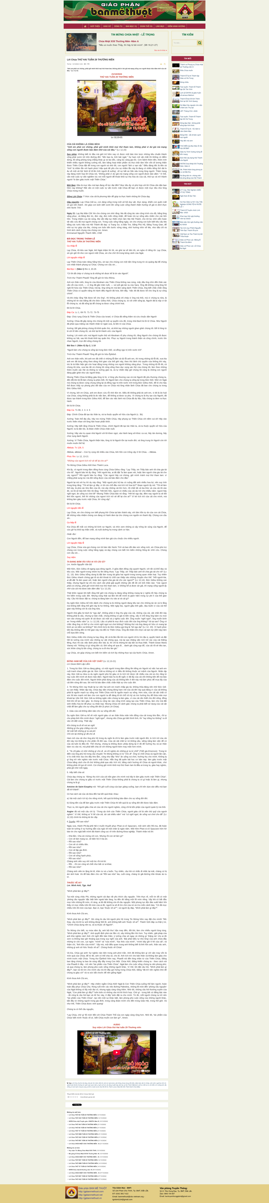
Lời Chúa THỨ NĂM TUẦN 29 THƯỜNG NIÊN (83, 1163)
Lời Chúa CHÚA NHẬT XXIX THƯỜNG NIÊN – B (84, 1173)
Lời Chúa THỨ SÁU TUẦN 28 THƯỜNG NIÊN (83, 1179)
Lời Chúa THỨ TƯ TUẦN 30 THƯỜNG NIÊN (83, 1131)
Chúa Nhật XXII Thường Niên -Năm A (119, 41)
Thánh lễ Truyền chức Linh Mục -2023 (190, 211)
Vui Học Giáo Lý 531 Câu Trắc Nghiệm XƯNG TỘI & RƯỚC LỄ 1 (191, 204)
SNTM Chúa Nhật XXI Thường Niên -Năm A (191, 165)
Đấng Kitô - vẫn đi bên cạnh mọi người (190, 136)
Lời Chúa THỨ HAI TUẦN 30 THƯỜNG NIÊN (83, 1124)
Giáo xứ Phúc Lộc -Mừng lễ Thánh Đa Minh (190, 241)
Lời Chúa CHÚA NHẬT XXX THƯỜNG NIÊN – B (84, 1157)
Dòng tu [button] (118, 26)
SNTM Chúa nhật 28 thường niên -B (80, 1170)
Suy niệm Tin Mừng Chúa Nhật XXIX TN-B (82, 1150)
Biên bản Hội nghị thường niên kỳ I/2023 (191, 223)
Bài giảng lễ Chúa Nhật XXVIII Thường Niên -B (84, 1154)
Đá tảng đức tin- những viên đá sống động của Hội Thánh (191, 176)
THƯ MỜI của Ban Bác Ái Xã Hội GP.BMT (191, 147)
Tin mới (187, 58)
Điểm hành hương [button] (176, 26)
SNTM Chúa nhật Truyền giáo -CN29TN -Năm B (84, 1121)
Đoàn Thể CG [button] (146, 26)
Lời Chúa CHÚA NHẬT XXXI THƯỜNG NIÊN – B (84, 1144)
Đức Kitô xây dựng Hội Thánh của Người (191, 159)
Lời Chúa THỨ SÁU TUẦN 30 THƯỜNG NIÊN (83, 1137)
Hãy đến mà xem (186, 141)
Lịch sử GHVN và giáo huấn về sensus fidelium (190, 94)
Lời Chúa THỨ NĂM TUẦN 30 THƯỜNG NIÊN (83, 1134)
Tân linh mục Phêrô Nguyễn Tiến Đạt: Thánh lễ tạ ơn (190, 229)
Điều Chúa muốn (186, 70)
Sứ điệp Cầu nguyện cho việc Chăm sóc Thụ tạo (191, 106)
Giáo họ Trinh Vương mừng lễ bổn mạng (191, 153)
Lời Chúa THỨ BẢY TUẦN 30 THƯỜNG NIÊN (83, 1140)
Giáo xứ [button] (107, 26)
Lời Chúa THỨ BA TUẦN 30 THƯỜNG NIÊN (83, 1128)
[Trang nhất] (85, 26)
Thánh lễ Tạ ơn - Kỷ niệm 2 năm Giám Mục (190, 130)
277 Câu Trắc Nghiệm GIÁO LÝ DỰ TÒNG (190, 191)
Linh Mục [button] (160, 26)
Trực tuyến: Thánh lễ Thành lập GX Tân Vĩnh (190, 88)
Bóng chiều (184, 82)
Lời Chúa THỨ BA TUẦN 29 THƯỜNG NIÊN (83, 1115)
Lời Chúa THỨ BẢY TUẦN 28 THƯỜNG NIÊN (83, 1176)
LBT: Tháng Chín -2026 (188, 111)
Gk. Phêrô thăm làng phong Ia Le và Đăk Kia (191, 170)
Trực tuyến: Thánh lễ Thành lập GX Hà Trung (190, 117)
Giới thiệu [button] (95, 26)
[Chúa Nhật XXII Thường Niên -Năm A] (82, 42)
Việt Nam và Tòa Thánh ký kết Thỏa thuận (191, 235)
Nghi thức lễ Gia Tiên (188, 196)
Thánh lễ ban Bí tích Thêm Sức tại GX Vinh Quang (190, 100)
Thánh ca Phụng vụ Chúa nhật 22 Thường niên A (191, 65)
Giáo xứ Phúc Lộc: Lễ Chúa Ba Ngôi (190, 247)
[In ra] (161, 64)
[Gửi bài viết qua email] (157, 64)
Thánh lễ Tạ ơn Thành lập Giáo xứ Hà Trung (189, 77)
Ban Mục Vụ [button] (131, 26)
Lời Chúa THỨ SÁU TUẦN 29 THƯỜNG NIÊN (83, 1118)
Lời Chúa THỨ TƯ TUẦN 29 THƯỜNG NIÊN (83, 1166)
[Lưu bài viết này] (165, 64)
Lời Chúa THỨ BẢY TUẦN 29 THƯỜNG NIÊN (83, 1160)
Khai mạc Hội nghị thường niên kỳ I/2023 (190, 217)
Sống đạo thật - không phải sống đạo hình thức (190, 124)
